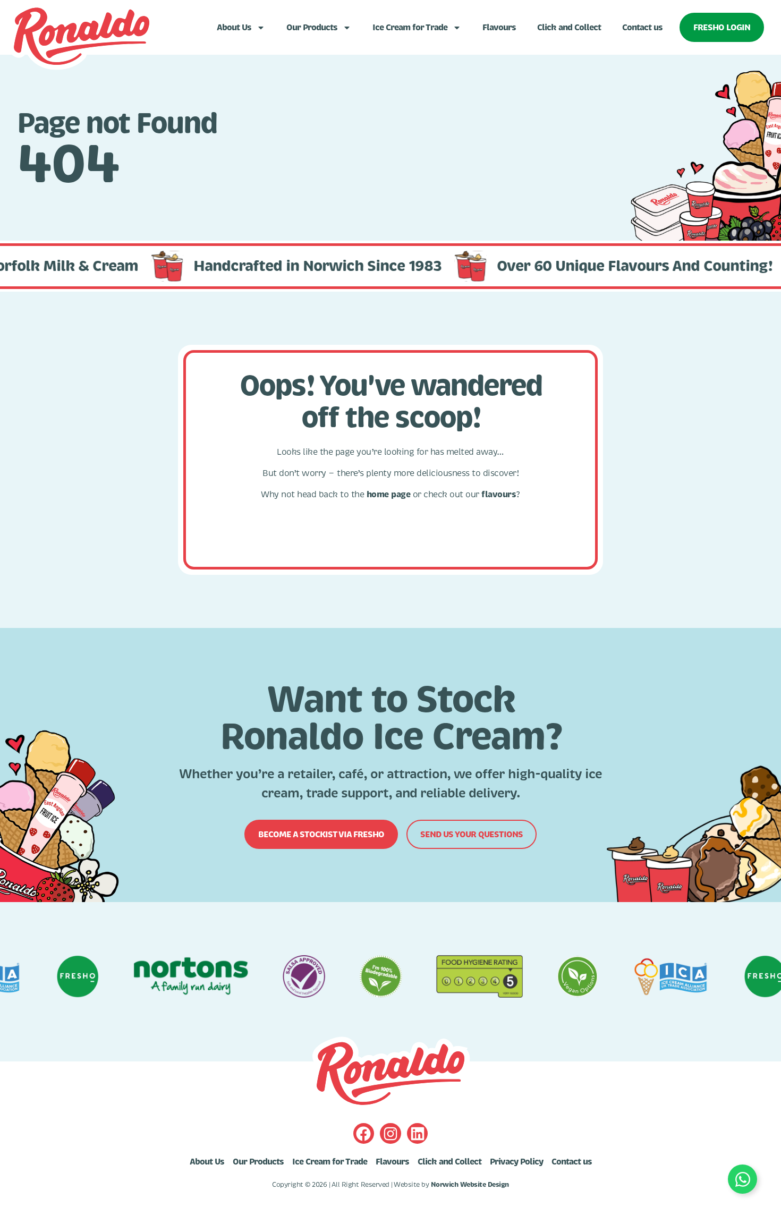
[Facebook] (363, 1133)
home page (389, 494)
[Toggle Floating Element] (742, 1179)
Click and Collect (569, 27)
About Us (234, 27)
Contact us (642, 27)
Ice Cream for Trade (409, 27)
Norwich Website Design (470, 1184)
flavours (498, 494)
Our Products (311, 27)
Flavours (499, 27)
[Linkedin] (417, 1133)
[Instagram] (390, 1133)
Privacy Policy (516, 1162)
